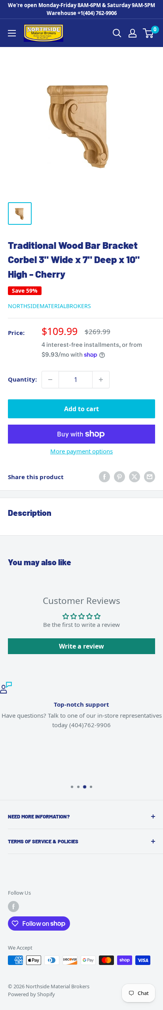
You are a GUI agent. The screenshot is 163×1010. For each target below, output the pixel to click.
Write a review (81, 646)
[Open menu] (12, 33)
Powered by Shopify (31, 994)
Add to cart (81, 408)
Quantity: (22, 379)
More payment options (81, 451)
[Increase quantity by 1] (101, 379)
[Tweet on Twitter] (134, 476)
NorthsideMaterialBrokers (49, 306)
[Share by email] (149, 476)
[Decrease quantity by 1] (50, 379)
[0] (149, 33)
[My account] (132, 33)
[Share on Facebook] (104, 476)
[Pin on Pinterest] (119, 476)
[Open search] (117, 33)
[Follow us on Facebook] (13, 906)
